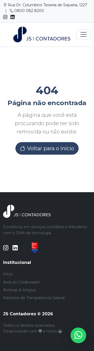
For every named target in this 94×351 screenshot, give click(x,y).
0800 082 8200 (28, 10)
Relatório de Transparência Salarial (33, 297)
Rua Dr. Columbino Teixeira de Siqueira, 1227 (47, 5)
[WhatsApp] (78, 335)
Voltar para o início (50, 148)
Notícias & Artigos (19, 290)
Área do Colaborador (21, 282)
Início (8, 274)
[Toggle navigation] (83, 34)
